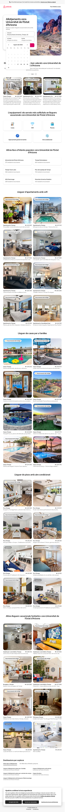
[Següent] (36, 74)
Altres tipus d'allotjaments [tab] (10, 763)
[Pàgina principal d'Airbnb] (7, 6)
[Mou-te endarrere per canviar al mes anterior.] (8, 44)
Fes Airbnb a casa (55, 7)
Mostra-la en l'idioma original (48, 2)
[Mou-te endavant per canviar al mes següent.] (27, 44)
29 (24, 64)
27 (18, 64)
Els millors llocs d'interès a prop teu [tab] (29, 763)
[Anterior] (29, 74)
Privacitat (28, 809)
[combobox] (20, 35)
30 (27, 64)
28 (21, 64)
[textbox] (13, 40)
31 (8, 67)
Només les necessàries (31, 802)
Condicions (36, 809)
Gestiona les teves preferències (49, 802)
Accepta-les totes (13, 802)
